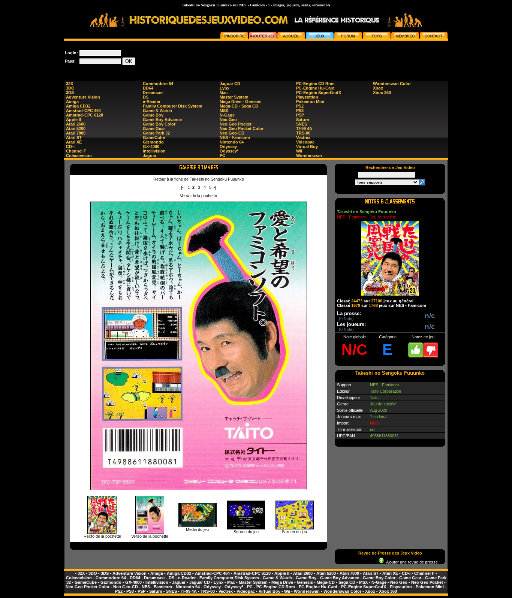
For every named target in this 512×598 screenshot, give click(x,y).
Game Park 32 (156, 133)
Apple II (73, 119)
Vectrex (303, 137)
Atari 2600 (75, 124)
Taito (374, 397)
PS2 (300, 106)
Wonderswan (309, 155)
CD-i (70, 146)
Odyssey (228, 146)
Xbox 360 (382, 92)
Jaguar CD (230, 83)
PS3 (300, 110)
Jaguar (149, 155)
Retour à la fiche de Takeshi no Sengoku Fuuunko (198, 179)
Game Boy (153, 115)
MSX (224, 110)
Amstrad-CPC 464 (83, 110)
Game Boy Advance (162, 119)
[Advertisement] (311, 58)
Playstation (307, 97)
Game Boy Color (159, 124)
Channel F (76, 151)
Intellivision (154, 151)
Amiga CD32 (78, 106)
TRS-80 (303, 133)
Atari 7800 (75, 133)
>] (214, 187)
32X (69, 83)
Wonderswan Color (392, 83)
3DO (70, 88)
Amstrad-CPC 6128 (84, 115)
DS (145, 97)
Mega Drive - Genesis (240, 101)
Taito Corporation (385, 391)
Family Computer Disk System (172, 106)
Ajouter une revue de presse (411, 562)
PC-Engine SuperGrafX (318, 92)
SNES (301, 124)
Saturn (302, 119)
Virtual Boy (307, 146)
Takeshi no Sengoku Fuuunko (366, 211)
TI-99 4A (304, 128)
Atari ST (74, 137)
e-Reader (151, 101)
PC (222, 155)
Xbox (378, 88)
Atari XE (74, 142)
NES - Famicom (235, 137)
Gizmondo (153, 142)
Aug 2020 (378, 410)
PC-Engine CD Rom (315, 83)
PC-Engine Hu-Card (315, 88)
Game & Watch (157, 110)
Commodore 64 (158, 83)
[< (182, 187)
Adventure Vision (83, 97)
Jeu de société (383, 404)
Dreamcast (153, 92)
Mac (224, 92)
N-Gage (227, 115)
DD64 (148, 88)
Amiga (72, 101)
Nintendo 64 (232, 142)
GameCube (154, 137)
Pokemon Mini (310, 101)
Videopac (305, 142)
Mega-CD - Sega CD (239, 106)
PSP (300, 115)
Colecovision (79, 155)
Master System (234, 97)
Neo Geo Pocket (236, 124)
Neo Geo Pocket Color (241, 128)
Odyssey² (229, 151)
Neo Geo (228, 119)
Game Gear (154, 128)
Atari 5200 (75, 128)
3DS (70, 92)
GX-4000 (151, 146)
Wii (299, 151)
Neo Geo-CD (232, 133)
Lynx (224, 88)
